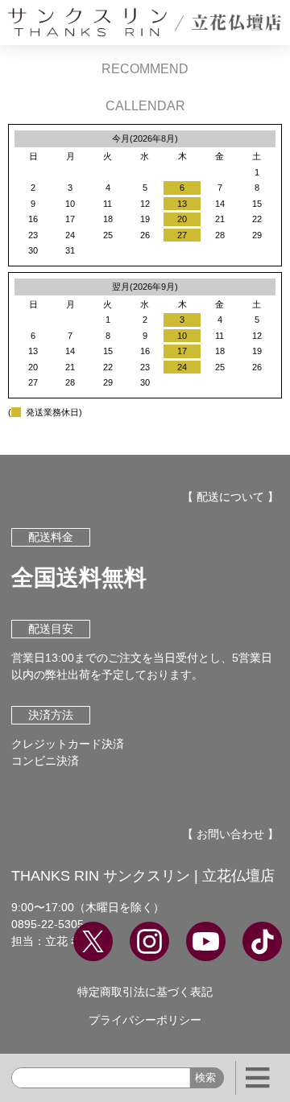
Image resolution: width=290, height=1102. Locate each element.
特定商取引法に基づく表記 (145, 991)
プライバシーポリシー (145, 1019)
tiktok (262, 941)
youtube (206, 941)
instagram (149, 941)
